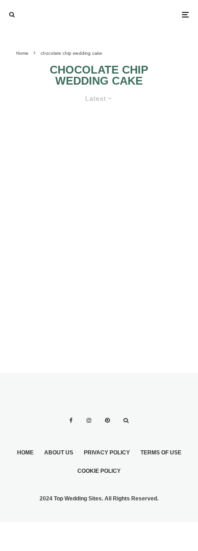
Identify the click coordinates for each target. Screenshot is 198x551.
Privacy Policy (107, 452)
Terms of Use (160, 452)
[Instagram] (89, 420)
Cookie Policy (99, 471)
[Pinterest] (107, 420)
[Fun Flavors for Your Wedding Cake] (99, 208)
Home (25, 452)
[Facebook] (71, 420)
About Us (58, 452)
